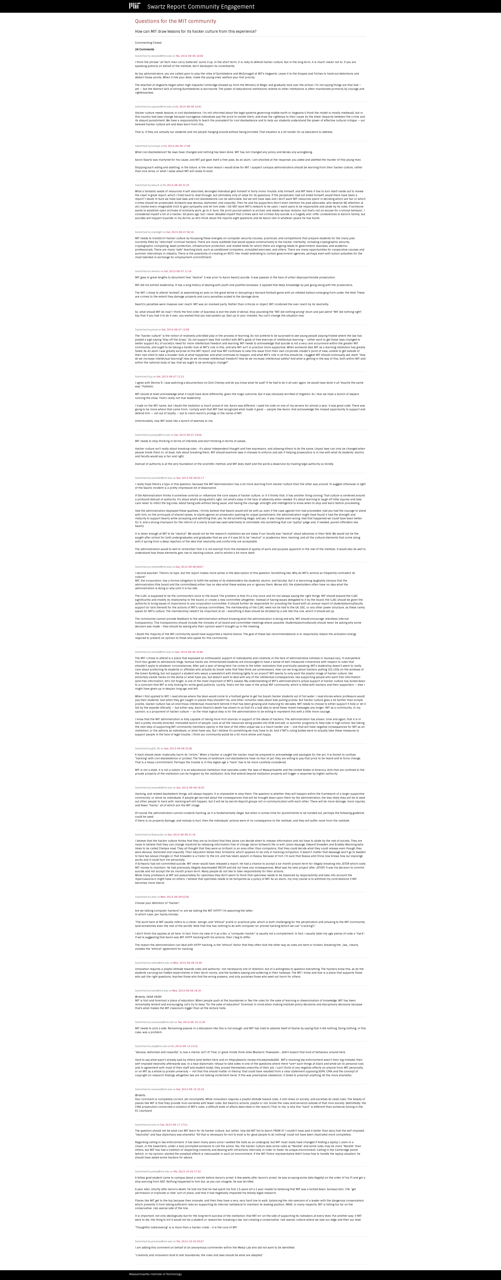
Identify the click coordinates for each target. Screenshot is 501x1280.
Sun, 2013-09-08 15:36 (178, 748)
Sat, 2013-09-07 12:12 (170, 376)
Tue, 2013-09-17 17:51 (174, 1124)
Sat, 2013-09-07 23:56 (188, 435)
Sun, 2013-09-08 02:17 (190, 478)
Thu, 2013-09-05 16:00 (189, 56)
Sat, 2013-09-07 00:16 (180, 232)
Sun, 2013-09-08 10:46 (189, 652)
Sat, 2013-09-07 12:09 (175, 329)
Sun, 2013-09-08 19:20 (190, 787)
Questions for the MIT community (175, 21)
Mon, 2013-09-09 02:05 (175, 896)
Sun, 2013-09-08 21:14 (181, 834)
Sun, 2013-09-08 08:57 (189, 566)
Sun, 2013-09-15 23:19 (190, 1089)
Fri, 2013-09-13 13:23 (184, 1046)
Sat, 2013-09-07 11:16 (177, 271)
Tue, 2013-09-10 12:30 (191, 1022)
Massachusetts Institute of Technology (155, 1274)
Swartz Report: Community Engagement (201, 6)
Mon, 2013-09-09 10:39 (187, 962)
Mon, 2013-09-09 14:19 (186, 990)
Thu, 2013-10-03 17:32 (187, 1171)
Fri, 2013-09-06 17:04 (177, 146)
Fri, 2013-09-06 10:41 (189, 106)
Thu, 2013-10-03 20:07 (190, 1241)
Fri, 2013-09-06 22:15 (176, 185)
